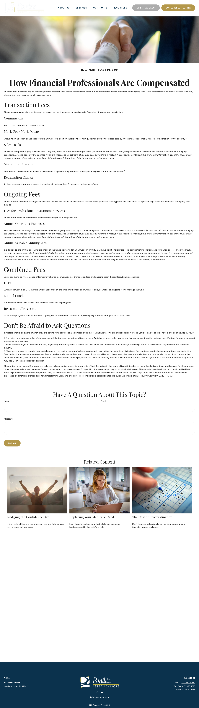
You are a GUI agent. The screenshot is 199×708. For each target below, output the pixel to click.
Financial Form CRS (101, 705)
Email (103, 401)
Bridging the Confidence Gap (28, 517)
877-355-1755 (188, 686)
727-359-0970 (188, 682)
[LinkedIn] (101, 692)
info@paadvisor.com (99, 697)
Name (6, 401)
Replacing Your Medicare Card (91, 517)
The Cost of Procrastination (152, 517)
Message (8, 418)
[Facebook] (97, 692)
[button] (64, 7)
